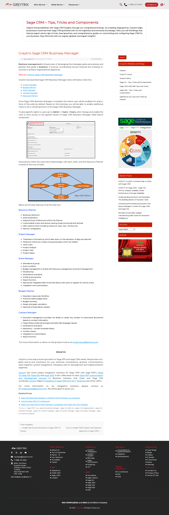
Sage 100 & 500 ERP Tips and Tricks (134, 86)
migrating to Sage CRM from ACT (60, 381)
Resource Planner (30, 96)
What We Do (57, 5)
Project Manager (30, 85)
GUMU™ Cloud (126, 74)
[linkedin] (21, 453)
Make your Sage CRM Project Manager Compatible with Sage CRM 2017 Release (54, 405)
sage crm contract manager (43, 411)
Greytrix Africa (125, 78)
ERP (88, 472)
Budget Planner (29, 87)
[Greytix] (19, 448)
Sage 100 (26, 375)
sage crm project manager (86, 411)
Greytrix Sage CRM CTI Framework (35, 401)
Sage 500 (35, 375)
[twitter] (16, 453)
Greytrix (22, 373)
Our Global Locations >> (21, 477)
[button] (162, 5)
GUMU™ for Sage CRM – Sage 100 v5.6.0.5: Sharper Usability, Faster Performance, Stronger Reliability (132, 190)
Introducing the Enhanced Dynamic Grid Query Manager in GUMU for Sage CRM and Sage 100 (134, 206)
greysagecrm (29, 59)
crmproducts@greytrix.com (85, 342)
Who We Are (39, 5)
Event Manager (29, 90)
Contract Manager (30, 93)
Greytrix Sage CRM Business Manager (44, 75)
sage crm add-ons (67, 408)
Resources (73, 5)
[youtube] (25, 453)
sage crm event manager (64, 411)
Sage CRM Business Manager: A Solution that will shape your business (50, 398)
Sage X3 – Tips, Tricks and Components (135, 82)
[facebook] (12, 453)
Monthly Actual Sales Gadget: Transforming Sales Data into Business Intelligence (133, 215)
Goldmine (81, 381)
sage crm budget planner (84, 408)
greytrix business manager (49, 408)
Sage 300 (49, 375)
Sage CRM (31, 408)
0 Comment (96, 59)
